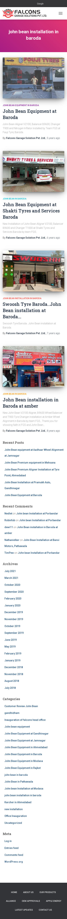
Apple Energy (53, 901)
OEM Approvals (31, 901)
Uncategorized (13, 822)
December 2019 (13, 612)
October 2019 (12, 626)
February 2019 (12, 653)
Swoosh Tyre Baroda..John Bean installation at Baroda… (32, 310)
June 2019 (10, 639)
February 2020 (12, 598)
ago (53, 138)
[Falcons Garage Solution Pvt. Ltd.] (26, 13)
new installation (13, 809)
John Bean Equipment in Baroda (21, 105)
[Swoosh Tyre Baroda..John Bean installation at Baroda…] (33, 271)
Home (14, 892)
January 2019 (12, 660)
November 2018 (13, 674)
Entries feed (11, 848)
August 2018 (11, 681)
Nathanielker (11, 540)
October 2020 (12, 584)
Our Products (47, 892)
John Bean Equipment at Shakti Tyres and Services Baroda (31, 211)
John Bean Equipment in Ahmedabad (26, 747)
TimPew (9, 552)
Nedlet (8, 513)
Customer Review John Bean (21, 706)
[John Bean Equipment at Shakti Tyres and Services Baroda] (33, 171)
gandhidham (11, 713)
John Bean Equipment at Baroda (23, 495)
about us (28, 892)
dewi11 (8, 527)
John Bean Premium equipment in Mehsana (29, 462)
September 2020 (14, 591)
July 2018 (10, 687)
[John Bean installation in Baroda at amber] (33, 366)
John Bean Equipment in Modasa (23, 761)
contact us (45, 910)
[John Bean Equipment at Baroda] (33, 77)
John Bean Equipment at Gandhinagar (26, 733)
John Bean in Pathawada (18, 781)
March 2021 (11, 577)
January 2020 (12, 605)
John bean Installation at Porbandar (37, 513)
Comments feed (13, 855)
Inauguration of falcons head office (25, 719)
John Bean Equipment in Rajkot (22, 768)
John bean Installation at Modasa (23, 788)
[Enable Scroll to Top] (59, 911)
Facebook (25, 4)
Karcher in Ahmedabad (17, 802)
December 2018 (13, 667)
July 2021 (10, 571)
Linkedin (34, 4)
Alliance (11, 901)
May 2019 (10, 646)
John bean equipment (17, 726)
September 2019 (14, 632)
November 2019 (13, 619)
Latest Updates (24, 910)
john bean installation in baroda (22, 298)
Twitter (29, 4)
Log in (8, 841)
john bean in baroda (14, 199)
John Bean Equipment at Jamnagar (25, 740)
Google (40, 3)
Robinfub (9, 520)
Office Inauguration (15, 816)
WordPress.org (13, 861)
